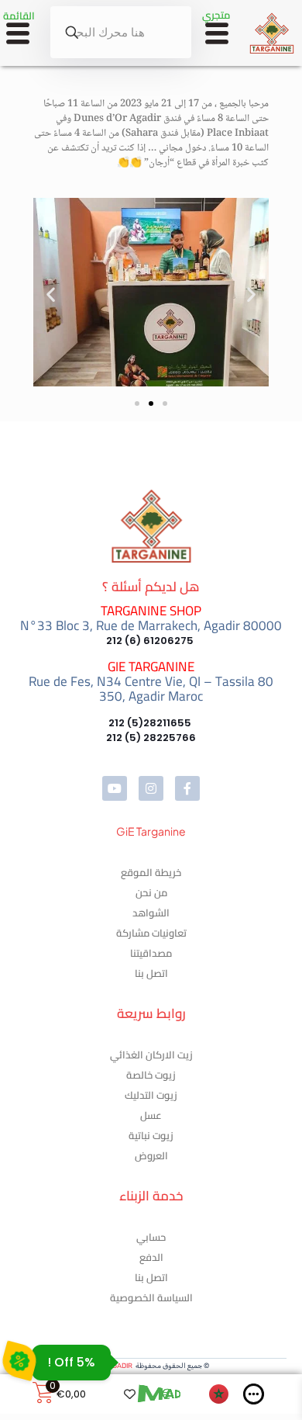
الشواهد (151, 912)
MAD (157, 1393)
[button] (50, 294)
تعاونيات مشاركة (151, 932)
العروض (151, 1155)
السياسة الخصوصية (151, 1297)
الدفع (151, 1257)
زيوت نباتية (151, 1135)
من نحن (151, 892)
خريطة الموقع (151, 872)
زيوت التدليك (151, 1095)
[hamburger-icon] (216, 36)
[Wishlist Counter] (125, 1394)
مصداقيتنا (151, 953)
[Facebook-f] (187, 788)
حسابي (151, 1237)
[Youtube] (114, 788)
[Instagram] (151, 788)
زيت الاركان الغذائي (151, 1054)
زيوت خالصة (151, 1074)
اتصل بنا (151, 973)
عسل (151, 1115)
